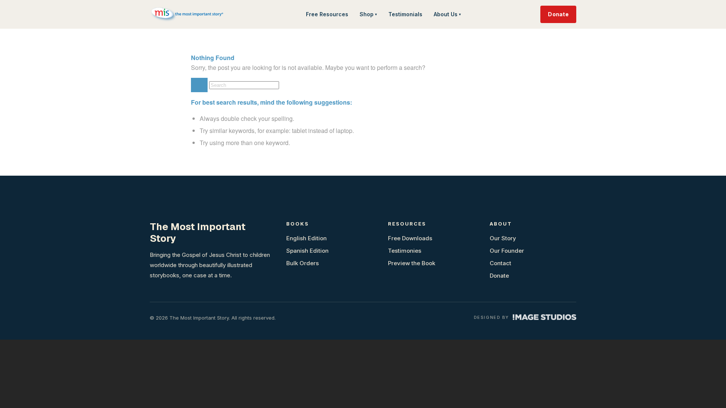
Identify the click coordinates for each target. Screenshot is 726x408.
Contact (500, 263)
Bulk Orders (302, 263)
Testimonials (405, 14)
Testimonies (404, 250)
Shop (368, 14)
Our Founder (507, 250)
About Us (447, 14)
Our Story (503, 238)
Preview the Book (411, 263)
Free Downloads (410, 238)
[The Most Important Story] (188, 14)
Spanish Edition (307, 250)
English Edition (306, 238)
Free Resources (327, 14)
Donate (558, 14)
